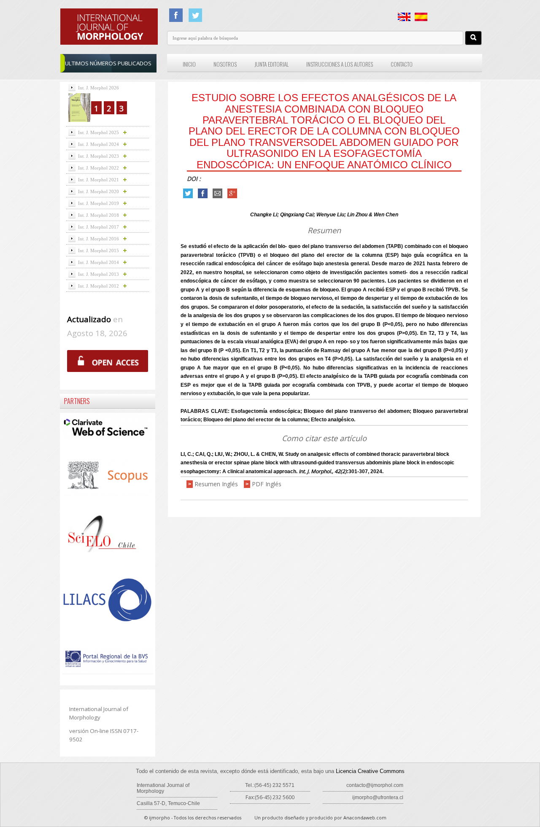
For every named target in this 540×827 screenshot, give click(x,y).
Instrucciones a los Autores (339, 64)
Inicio (189, 64)
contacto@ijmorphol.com (374, 785)
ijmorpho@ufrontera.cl (377, 797)
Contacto (402, 64)
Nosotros (225, 64)
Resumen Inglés (216, 484)
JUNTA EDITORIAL (271, 64)
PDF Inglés (266, 484)
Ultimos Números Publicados (108, 63)
